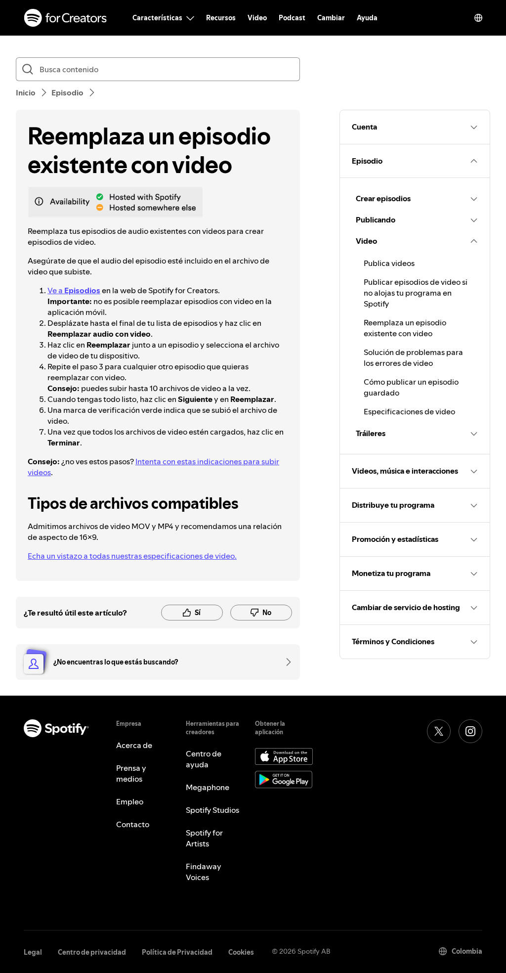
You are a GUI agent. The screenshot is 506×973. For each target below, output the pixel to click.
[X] (439, 731)
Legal (33, 952)
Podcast (292, 18)
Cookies (241, 952)
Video (257, 18)
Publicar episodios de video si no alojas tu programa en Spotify (415, 292)
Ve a (73, 290)
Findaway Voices (203, 872)
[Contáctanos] (285, 662)
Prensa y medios (131, 773)
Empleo (129, 801)
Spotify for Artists (204, 838)
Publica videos (389, 263)
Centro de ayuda (203, 759)
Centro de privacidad (92, 952)
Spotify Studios (212, 809)
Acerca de (134, 745)
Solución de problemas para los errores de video (413, 357)
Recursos (221, 18)
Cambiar (331, 18)
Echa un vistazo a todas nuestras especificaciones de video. (132, 555)
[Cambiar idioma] (478, 18)
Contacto (132, 824)
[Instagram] (470, 731)
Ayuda (367, 18)
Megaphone (207, 787)
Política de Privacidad (177, 952)
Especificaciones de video (409, 411)
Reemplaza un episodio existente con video (405, 328)
